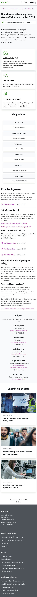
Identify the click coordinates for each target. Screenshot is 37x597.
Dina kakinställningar (8, 565)
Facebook (4, 543)
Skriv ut (18, 502)
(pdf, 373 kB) (20, 204)
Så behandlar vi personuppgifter (12, 562)
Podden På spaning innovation (11, 540)
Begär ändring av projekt (9, 590)
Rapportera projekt (7, 587)
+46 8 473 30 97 (18, 333)
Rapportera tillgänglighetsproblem (12, 568)
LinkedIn (4, 546)
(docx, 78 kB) (20, 243)
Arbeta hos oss (6, 559)
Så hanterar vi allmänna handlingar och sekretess (17, 309)
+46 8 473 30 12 (18, 356)
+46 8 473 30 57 (18, 344)
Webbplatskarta (6, 571)
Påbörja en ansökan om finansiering (13, 584)
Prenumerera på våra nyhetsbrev (12, 537)
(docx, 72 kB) (20, 255)
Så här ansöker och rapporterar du (12, 581)
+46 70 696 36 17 (18, 370)
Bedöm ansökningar (8, 593)
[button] (5, 2)
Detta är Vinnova (6, 556)
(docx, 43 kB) (20, 249)
